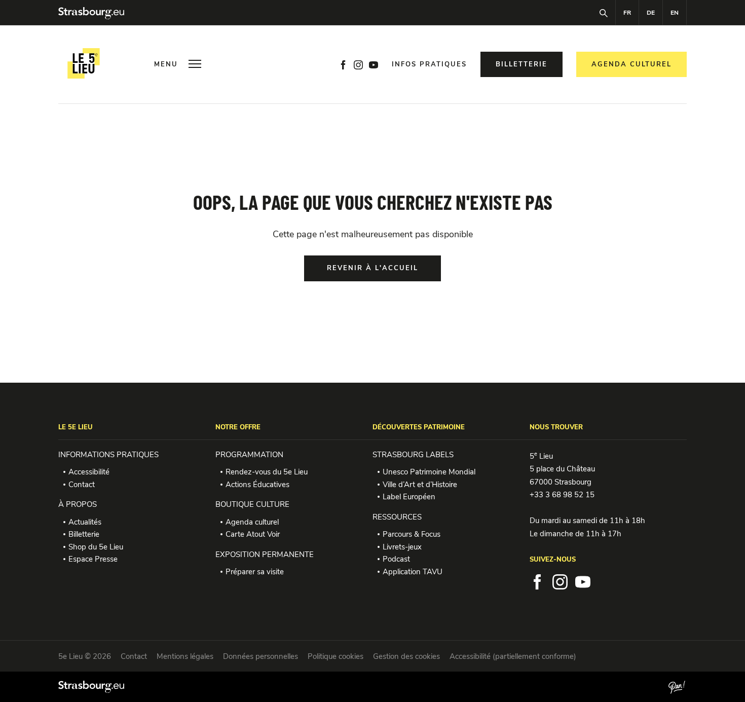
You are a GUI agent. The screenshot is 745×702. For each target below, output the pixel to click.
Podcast (396, 559)
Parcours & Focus (411, 534)
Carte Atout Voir (253, 534)
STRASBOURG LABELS (413, 455)
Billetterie (83, 534)
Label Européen (409, 497)
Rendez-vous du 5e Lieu (267, 472)
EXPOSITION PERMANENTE (264, 554)
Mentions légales (185, 656)
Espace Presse (93, 559)
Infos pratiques (429, 64)
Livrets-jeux (402, 547)
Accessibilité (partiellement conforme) (513, 656)
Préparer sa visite (255, 572)
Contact (81, 484)
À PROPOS (77, 504)
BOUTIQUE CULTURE (252, 504)
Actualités (84, 522)
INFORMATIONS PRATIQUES (108, 455)
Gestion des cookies (406, 656)
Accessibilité (88, 472)
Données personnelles (260, 656)
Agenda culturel (252, 522)
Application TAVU (412, 572)
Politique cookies (335, 656)
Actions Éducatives (257, 484)
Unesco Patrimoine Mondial (429, 472)
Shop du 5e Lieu (95, 547)
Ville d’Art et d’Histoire (420, 484)
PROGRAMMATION (249, 455)
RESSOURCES (397, 517)
